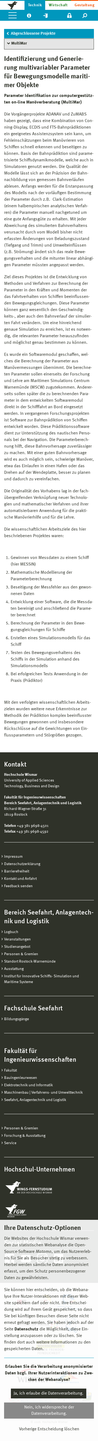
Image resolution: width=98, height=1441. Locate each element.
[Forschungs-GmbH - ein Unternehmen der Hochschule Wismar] (28, 1211)
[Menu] (12, 15)
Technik (35, 5)
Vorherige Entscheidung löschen (49, 1429)
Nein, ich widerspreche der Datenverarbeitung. (49, 1410)
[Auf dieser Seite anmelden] (69, 15)
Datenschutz (26, 1329)
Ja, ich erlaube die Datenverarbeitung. (49, 1393)
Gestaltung (84, 5)
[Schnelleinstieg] (45, 15)
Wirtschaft (58, 5)
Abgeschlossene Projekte (33, 34)
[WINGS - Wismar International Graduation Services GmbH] (34, 1188)
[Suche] (85, 15)
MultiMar (19, 44)
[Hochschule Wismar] (12, 5)
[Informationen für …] (29, 15)
